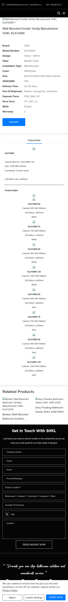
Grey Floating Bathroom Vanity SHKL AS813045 (49, 409)
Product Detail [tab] (34, 140)
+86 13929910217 (53, 5)
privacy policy (10, 590)
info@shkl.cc (35, 5)
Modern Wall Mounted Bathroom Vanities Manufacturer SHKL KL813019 (15, 417)
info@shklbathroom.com (17, 5)
